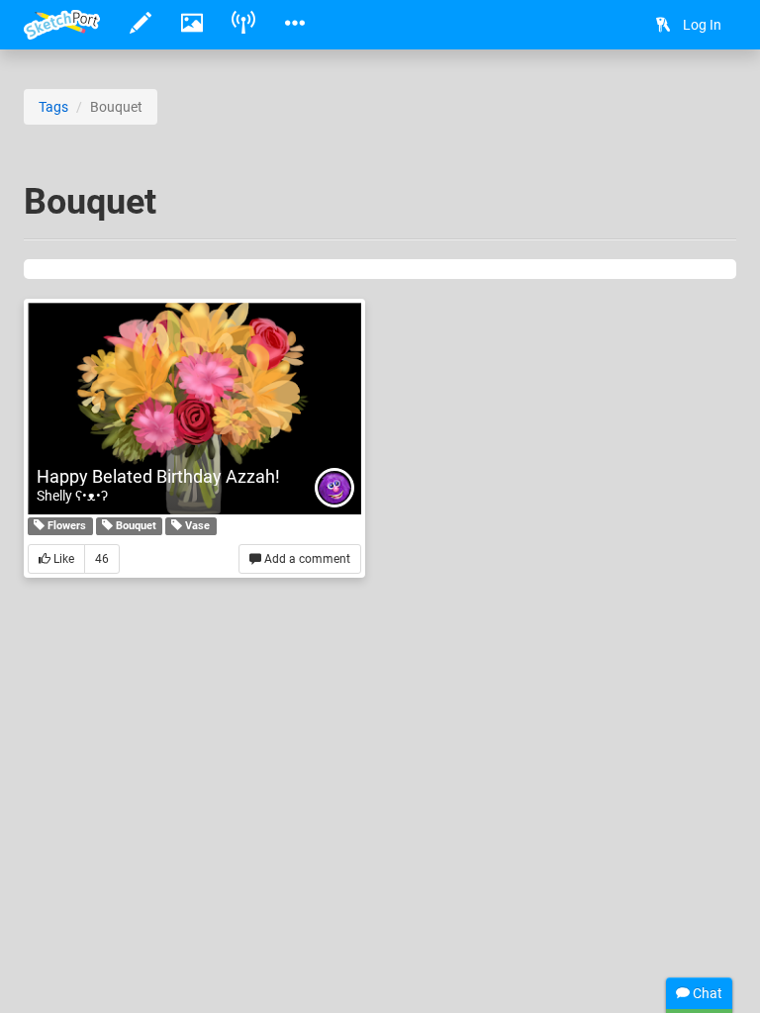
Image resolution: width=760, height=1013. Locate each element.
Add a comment (305, 559)
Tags (53, 107)
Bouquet (134, 525)
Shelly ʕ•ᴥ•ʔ (72, 496)
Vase (196, 525)
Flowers (65, 525)
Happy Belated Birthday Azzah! (158, 476)
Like (62, 559)
